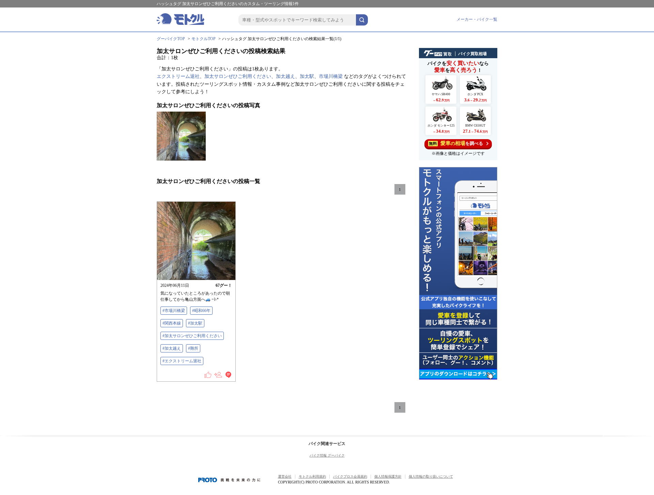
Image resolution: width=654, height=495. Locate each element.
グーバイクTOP (171, 38)
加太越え (285, 76)
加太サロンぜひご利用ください (237, 76)
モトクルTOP (203, 38)
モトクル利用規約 (312, 476)
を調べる (456, 143)
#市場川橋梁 (173, 310)
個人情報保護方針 (388, 476)
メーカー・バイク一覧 (476, 19)
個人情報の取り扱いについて (431, 476)
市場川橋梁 (331, 76)
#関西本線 (171, 323)
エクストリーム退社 (178, 76)
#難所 (193, 348)
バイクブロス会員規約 (350, 476)
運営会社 (285, 476)
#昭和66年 (201, 310)
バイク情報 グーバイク (327, 455)
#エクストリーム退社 (181, 361)
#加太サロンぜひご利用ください (192, 335)
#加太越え (171, 348)
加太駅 (307, 76)
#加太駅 (195, 323)
